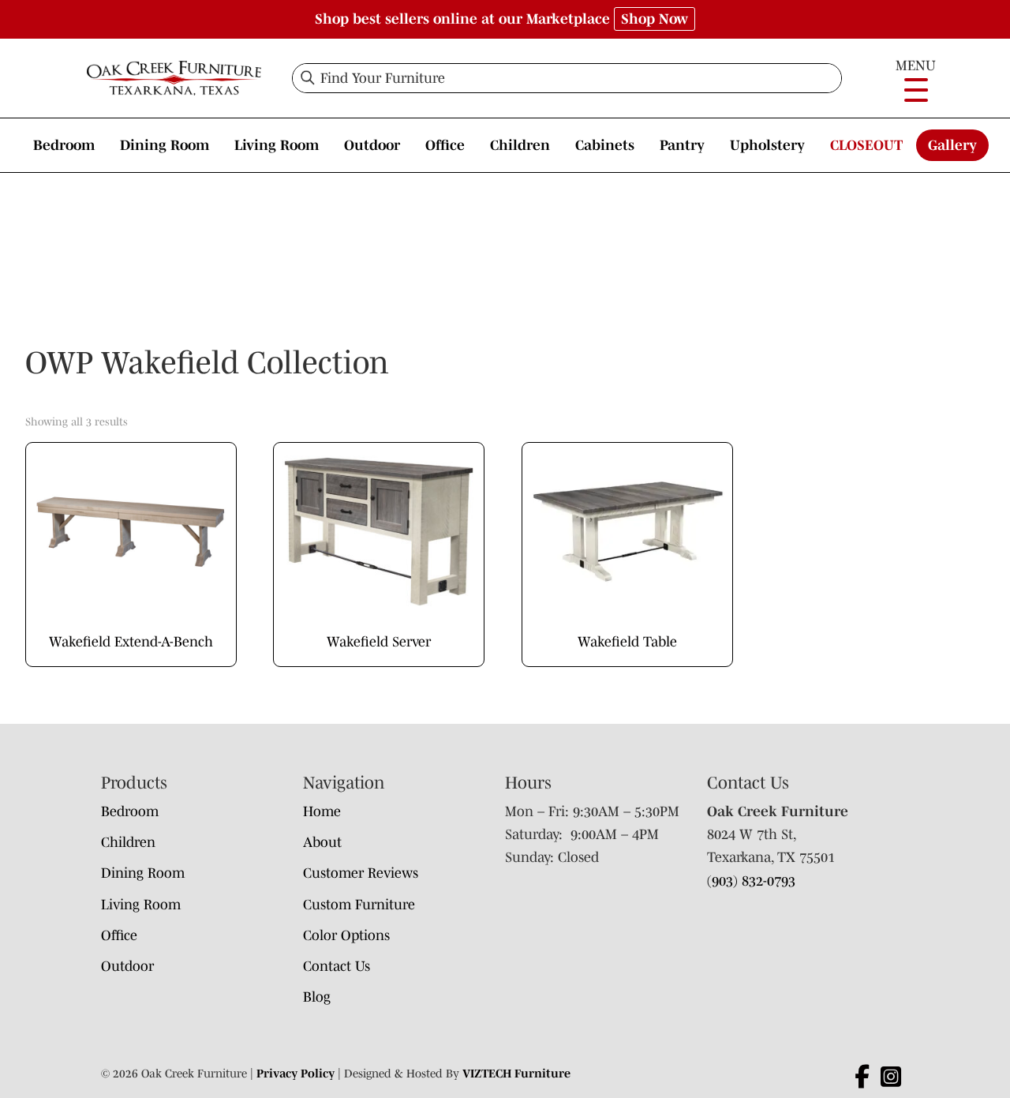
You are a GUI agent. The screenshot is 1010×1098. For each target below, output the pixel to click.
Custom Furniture (359, 905)
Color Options (346, 935)
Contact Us (336, 966)
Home (322, 811)
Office (445, 145)
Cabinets (604, 145)
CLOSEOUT (866, 145)
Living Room (276, 145)
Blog (317, 997)
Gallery (952, 145)
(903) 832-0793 (751, 881)
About (322, 842)
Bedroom (64, 145)
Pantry (682, 145)
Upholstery (767, 145)
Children (520, 145)
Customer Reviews (360, 873)
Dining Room (164, 145)
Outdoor (372, 145)
